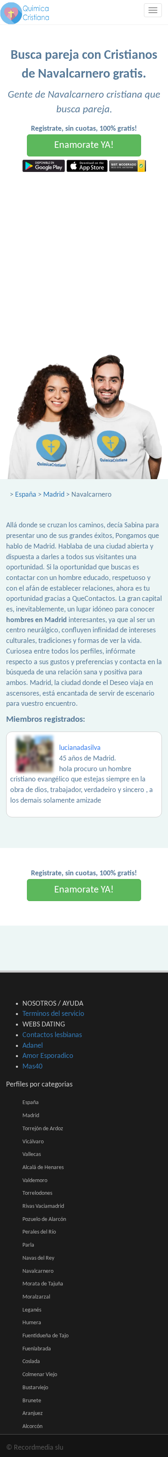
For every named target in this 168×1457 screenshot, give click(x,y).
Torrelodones (37, 1193)
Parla (28, 1245)
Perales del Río (39, 1232)
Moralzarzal (36, 1297)
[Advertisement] (84, 260)
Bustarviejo (35, 1388)
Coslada (31, 1362)
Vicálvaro (33, 1142)
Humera (31, 1323)
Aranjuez (32, 1413)
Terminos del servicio (53, 1014)
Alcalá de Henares (43, 1168)
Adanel (32, 1046)
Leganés (31, 1310)
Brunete (31, 1401)
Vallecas (31, 1154)
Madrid (53, 495)
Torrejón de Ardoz (42, 1129)
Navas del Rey (38, 1258)
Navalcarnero (37, 1271)
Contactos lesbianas (52, 1035)
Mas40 (32, 1067)
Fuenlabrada (36, 1349)
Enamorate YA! (84, 145)
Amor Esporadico (47, 1056)
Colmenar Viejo (39, 1375)
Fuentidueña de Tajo (45, 1336)
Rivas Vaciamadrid (43, 1206)
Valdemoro (34, 1181)
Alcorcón (32, 1427)
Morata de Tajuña (42, 1284)
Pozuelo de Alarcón (44, 1219)
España (25, 495)
